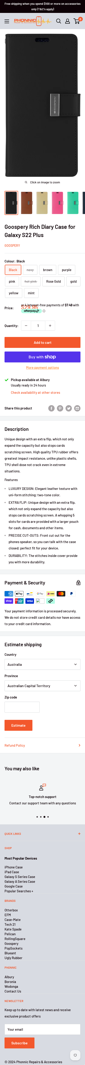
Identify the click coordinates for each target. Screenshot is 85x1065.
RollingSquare (15, 939)
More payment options (42, 367)
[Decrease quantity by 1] (26, 325)
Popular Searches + (19, 891)
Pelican (10, 934)
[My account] (67, 21)
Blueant (10, 953)
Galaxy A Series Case (20, 881)
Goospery (12, 245)
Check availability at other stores (35, 392)
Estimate (18, 725)
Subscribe (19, 1043)
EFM (8, 915)
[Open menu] (7, 21)
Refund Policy (15, 745)
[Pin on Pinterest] (60, 408)
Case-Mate (13, 920)
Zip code (11, 697)
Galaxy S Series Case (20, 877)
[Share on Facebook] (51, 408)
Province (11, 676)
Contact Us (13, 991)
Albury (9, 977)
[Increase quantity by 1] (50, 325)
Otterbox (11, 910)
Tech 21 (10, 924)
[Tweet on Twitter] (69, 408)
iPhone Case (14, 867)
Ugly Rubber (13, 958)
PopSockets (13, 948)
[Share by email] (77, 408)
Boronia (10, 982)
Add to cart (42, 342)
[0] (77, 21)
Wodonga (11, 986)
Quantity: (11, 326)
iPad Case (12, 872)
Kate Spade (13, 929)
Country (10, 654)
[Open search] (58, 21)
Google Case (14, 886)
